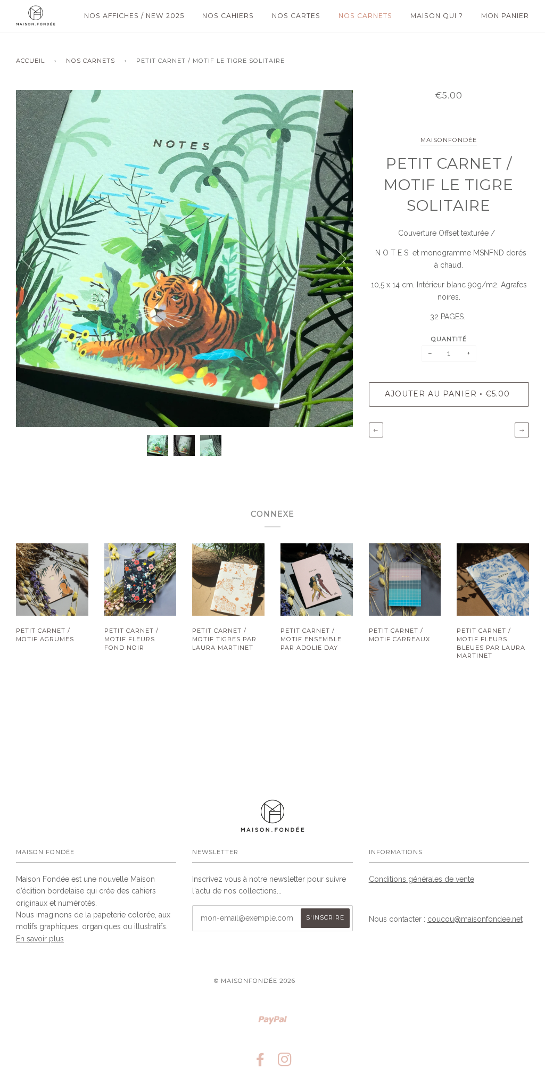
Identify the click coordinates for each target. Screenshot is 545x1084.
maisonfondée (448, 140)
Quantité (449, 339)
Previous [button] (34, 258)
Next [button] (333, 258)
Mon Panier (505, 16)
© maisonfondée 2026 (254, 980)
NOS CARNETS (90, 60)
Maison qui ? (436, 16)
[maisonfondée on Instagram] (285, 1062)
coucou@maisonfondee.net (475, 919)
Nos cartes (296, 16)
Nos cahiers (228, 16)
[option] (184, 258)
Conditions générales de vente (421, 879)
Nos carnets (365, 16)
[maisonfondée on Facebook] (260, 1062)
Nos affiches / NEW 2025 (134, 16)
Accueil (30, 60)
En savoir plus (40, 938)
